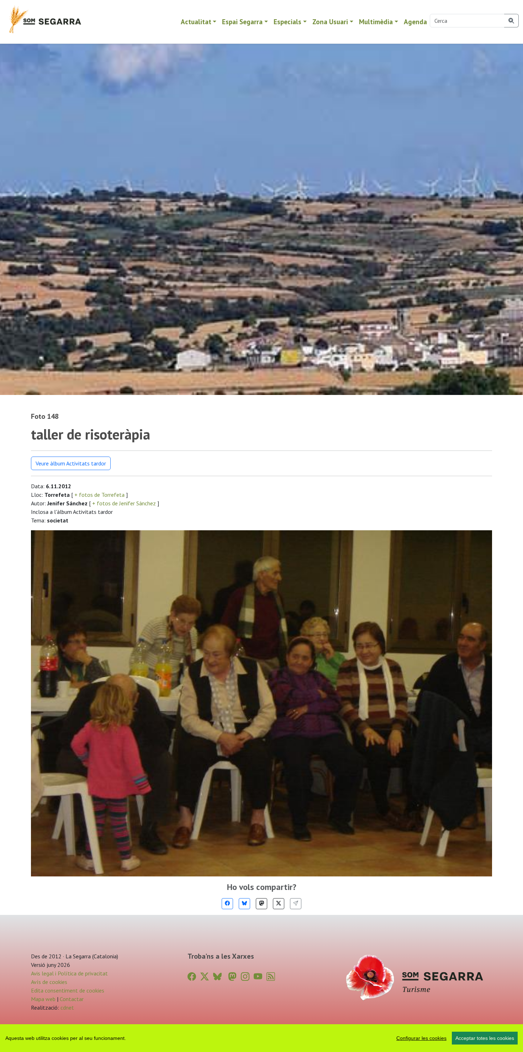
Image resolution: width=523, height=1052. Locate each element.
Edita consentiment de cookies (67, 990)
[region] (261, 1038)
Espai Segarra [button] (242, 21)
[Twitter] (278, 903)
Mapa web (43, 998)
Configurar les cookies (421, 1038)
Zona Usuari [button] (330, 21)
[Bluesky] (244, 903)
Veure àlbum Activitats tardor (71, 463)
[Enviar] (295, 903)
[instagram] (245, 976)
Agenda (415, 21)
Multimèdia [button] (376, 21)
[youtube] (258, 976)
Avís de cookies (49, 981)
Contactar (72, 998)
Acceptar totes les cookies (484, 1038)
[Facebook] (227, 903)
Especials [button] (287, 21)
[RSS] (270, 976)
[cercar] (511, 20)
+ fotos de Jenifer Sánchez (124, 503)
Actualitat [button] (196, 21)
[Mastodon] (261, 903)
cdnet (66, 1007)
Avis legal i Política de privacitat (69, 973)
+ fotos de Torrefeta (99, 494)
